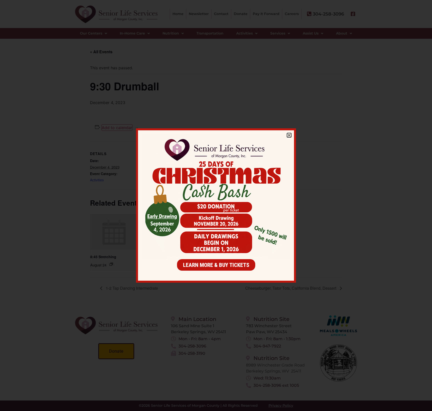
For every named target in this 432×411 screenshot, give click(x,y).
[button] (289, 135)
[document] (216, 205)
